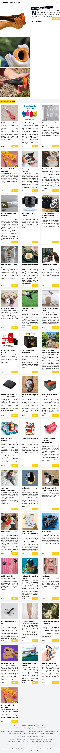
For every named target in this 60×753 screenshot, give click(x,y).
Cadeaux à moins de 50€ (46, 733)
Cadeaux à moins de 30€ (30, 733)
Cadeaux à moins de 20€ (14, 733)
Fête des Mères (20, 739)
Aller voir (56, 19)
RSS (38, 751)
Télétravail (48, 741)
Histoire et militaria (38, 741)
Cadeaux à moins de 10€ (35, 731)
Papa (41, 736)
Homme (35, 736)
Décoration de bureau (24, 741)
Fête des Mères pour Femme (27, 744)
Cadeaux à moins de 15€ (51, 731)
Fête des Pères (31, 739)
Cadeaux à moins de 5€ (19, 731)
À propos (36, 749)
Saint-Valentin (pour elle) (44, 739)
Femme (29, 736)
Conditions (43, 749)
